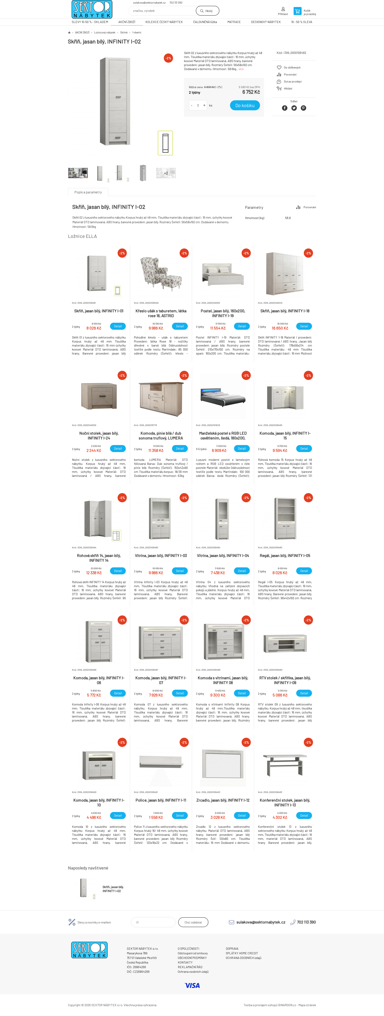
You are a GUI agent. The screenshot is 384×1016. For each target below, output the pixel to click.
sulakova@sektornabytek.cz (149, 2)
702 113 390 (176, 2)
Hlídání (288, 88)
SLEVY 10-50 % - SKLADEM (90, 22)
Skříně (124, 32)
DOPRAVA (232, 948)
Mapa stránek (307, 1005)
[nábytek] (69, 32)
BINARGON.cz (287, 1005)
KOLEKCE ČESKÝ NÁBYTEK (164, 22)
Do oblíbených (292, 67)
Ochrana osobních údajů (193, 971)
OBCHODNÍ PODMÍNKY (192, 958)
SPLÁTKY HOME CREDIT (242, 953)
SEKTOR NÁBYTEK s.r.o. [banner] (92, 9)
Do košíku (245, 105)
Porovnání (290, 74)
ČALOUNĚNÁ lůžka (205, 22)
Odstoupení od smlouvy (193, 953)
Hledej (208, 11)
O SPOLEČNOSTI (188, 948)
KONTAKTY (185, 962)
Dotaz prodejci (293, 81)
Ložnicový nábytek (104, 32)
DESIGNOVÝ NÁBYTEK (266, 22)
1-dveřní (136, 32)
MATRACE (234, 22)
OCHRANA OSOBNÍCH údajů (243, 958)
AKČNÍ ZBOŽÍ (126, 22)
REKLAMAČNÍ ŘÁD (190, 967)
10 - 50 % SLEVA (301, 22)
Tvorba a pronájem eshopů (261, 1005)
